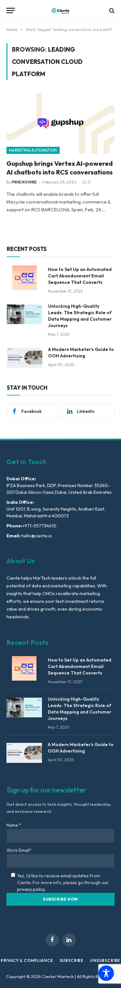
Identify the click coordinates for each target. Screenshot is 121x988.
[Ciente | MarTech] (60, 10)
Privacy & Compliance (27, 960)
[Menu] (10, 10)
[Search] (111, 10)
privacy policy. (31, 889)
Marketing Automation (33, 150)
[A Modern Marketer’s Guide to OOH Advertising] (24, 357)
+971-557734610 (39, 526)
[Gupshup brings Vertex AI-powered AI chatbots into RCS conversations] (60, 123)
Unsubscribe (105, 960)
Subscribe (72, 960)
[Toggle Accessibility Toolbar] (106, 973)
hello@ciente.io (36, 536)
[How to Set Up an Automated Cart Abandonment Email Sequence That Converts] (24, 277)
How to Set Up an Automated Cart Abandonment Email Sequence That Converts (80, 275)
